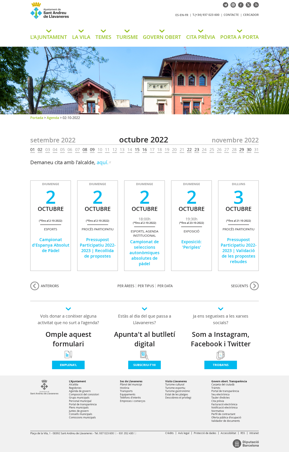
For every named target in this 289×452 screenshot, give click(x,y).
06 (69, 149)
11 (107, 149)
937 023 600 (106, 433)
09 (92, 149)
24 (204, 149)
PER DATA (165, 286)
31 (256, 149)
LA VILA (81, 37)
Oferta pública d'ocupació (226, 417)
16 (144, 149)
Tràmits (215, 387)
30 (249, 149)
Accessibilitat (228, 433)
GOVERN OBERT (162, 37)
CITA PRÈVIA (200, 37)
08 (85, 149)
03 (47, 149)
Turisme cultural (174, 384)
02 (40, 149)
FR (186, 15)
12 (114, 149)
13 (122, 149)
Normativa (217, 410)
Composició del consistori (84, 394)
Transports (126, 391)
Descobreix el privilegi (178, 397)
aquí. (102, 162)
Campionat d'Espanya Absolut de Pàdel (50, 245)
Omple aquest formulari (68, 339)
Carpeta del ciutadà (222, 384)
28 (234, 149)
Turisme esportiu (175, 387)
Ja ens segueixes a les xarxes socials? (220, 319)
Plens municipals (79, 407)
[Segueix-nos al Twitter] (247, 4)
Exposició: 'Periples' (191, 244)
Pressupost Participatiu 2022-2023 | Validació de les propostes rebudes (238, 250)
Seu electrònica (220, 394)
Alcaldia (73, 384)
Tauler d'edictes (220, 397)
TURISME (127, 37)
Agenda (53, 117)
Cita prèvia (217, 401)
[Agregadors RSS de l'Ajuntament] (255, 4)
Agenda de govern (80, 391)
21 (182, 149)
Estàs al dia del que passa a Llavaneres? (144, 319)
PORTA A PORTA (239, 37)
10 (100, 149)
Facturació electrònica (224, 404)
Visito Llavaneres (176, 381)
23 (196, 149)
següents (239, 286)
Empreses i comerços (132, 401)
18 (159, 149)
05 (62, 149)
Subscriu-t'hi (144, 365)
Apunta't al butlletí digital (144, 339)
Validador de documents (225, 420)
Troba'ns (220, 365)
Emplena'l (68, 365)
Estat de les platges (176, 394)
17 (152, 149)
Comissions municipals (82, 417)
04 (55, 149)
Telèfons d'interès (130, 397)
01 (32, 149)
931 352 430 (126, 433)
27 (226, 149)
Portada (36, 117)
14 (129, 149)
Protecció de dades (205, 433)
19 (167, 149)
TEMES (103, 37)
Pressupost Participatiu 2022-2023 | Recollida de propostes (98, 248)
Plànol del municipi (131, 384)
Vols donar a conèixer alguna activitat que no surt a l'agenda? (68, 319)
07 (77, 149)
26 (219, 149)
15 (137, 149)
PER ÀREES (125, 286)
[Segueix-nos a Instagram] (232, 4)
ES (177, 15)
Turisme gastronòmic (177, 391)
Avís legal (183, 433)
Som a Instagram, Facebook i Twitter (221, 339)
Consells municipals (80, 414)
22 (189, 149)
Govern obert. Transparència (229, 381)
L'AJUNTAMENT (48, 37)
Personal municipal (80, 401)
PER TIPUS (146, 286)
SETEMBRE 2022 (53, 140)
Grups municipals (79, 397)
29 (241, 149)
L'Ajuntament (77, 381)
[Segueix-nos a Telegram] (224, 4)
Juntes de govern (79, 410)
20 (174, 149)
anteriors (50, 286)
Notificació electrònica (224, 407)
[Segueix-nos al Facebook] (240, 4)
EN (182, 15)
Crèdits (169, 433)
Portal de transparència (83, 404)
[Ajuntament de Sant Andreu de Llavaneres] (44, 393)
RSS (243, 433)
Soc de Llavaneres (131, 381)
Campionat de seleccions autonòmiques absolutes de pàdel (144, 252)
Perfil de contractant (223, 414)
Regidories (75, 387)
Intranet (254, 433)
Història (124, 387)
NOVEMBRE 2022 (235, 140)
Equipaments (127, 394)
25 (211, 149)
